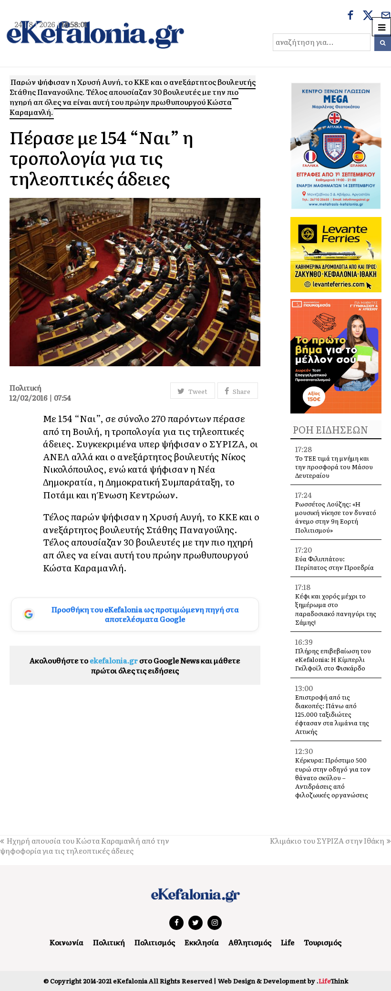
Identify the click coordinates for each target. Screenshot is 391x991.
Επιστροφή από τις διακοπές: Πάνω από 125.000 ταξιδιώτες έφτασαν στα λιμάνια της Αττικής (332, 714)
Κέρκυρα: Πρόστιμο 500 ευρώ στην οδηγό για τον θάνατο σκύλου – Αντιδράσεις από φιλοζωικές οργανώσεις (332, 777)
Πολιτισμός (154, 942)
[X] (368, 16)
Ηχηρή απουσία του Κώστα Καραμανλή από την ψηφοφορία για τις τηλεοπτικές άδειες (84, 845)
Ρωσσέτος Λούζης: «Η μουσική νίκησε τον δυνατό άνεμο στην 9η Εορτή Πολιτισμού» (335, 517)
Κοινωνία (66, 942)
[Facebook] (350, 16)
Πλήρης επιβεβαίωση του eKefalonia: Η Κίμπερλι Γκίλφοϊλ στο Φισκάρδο (333, 659)
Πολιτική (109, 942)
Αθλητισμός (249, 942)
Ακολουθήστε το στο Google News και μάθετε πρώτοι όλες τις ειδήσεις (135, 665)
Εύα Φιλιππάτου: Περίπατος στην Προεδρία (335, 563)
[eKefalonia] (95, 33)
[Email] (386, 16)
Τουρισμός (322, 942)
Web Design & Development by (283, 980)
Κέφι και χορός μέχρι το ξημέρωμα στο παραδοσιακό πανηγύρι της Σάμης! (335, 609)
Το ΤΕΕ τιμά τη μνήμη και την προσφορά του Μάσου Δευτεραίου (334, 467)
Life (287, 942)
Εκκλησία (202, 942)
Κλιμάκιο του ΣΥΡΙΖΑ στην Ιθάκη (327, 840)
